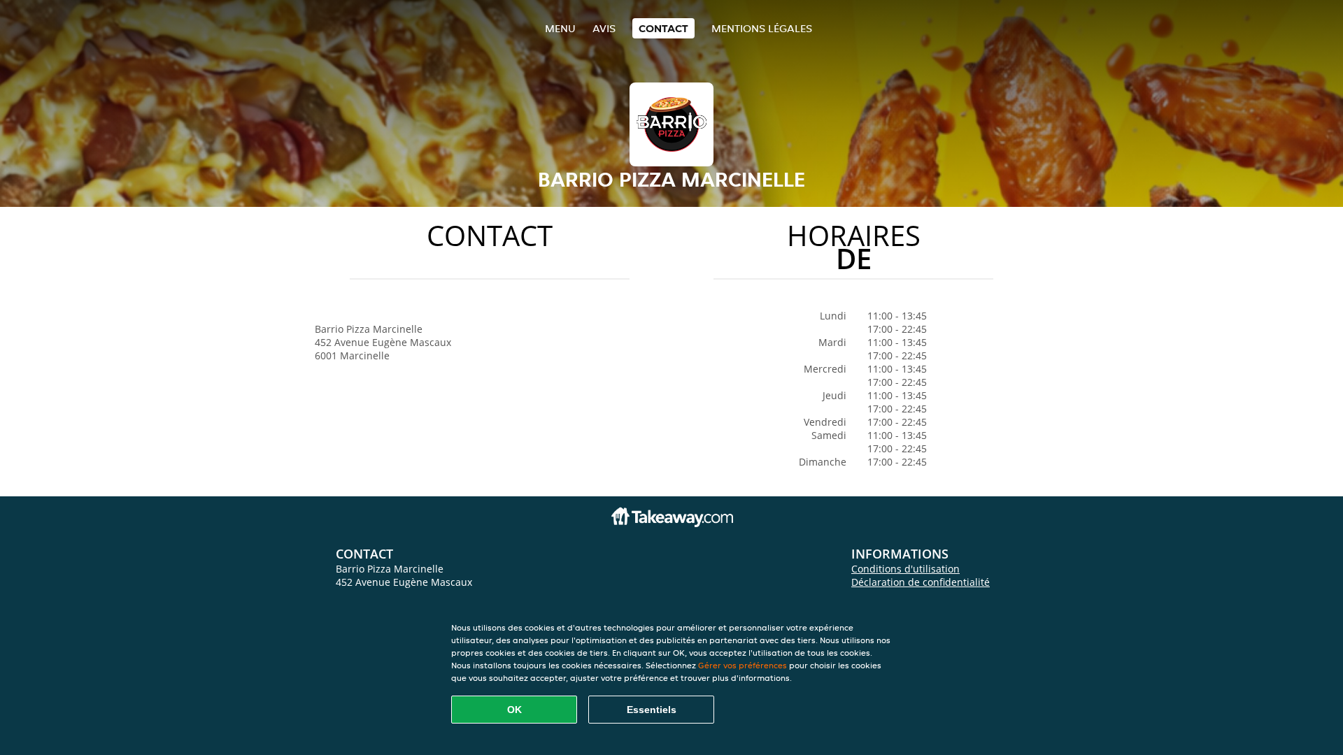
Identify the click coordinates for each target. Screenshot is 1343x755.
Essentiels (651, 709)
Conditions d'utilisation (905, 568)
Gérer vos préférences (742, 665)
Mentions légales (761, 28)
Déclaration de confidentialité (920, 582)
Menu (560, 28)
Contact (663, 28)
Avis (604, 28)
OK (514, 709)
